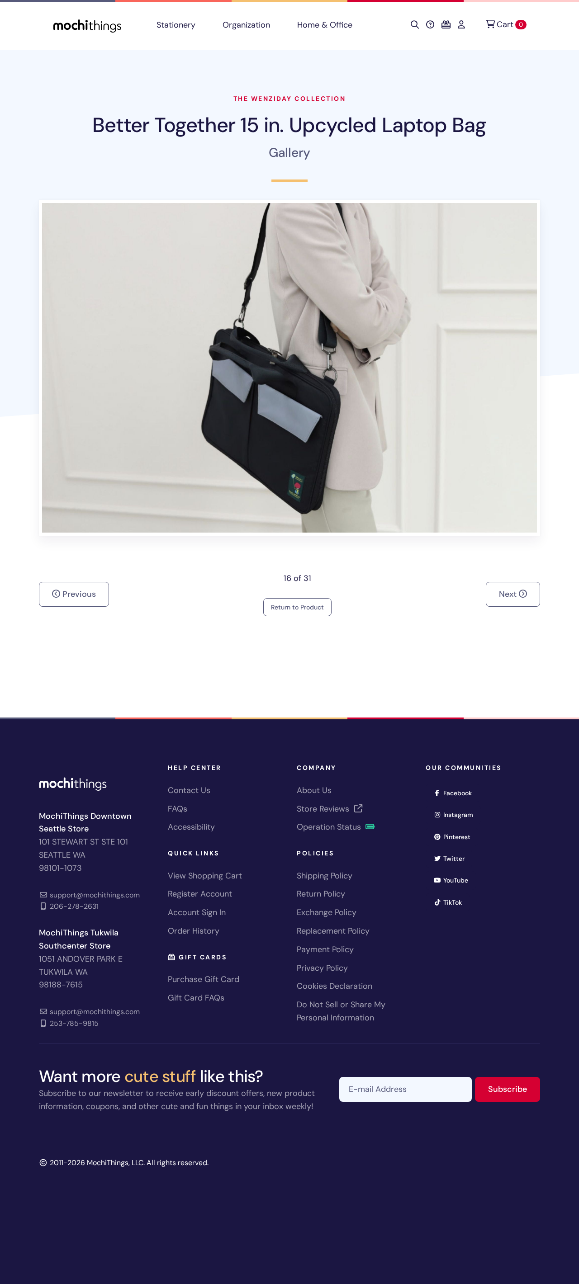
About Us (314, 790)
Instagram (461, 814)
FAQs (177, 808)
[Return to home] (87, 25)
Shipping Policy (324, 875)
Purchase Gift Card (203, 979)
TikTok (455, 902)
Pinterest (459, 836)
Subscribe (514, 1089)
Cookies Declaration (334, 986)
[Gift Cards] (446, 24)
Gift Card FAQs (196, 997)
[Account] (461, 24)
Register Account (200, 893)
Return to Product (297, 607)
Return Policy (321, 893)
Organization (246, 24)
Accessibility (191, 826)
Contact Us (189, 790)
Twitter (456, 858)
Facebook (460, 792)
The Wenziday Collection (289, 98)
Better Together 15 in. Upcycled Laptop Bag (289, 125)
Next (509, 594)
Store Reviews (324, 808)
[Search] (414, 24)
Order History (193, 930)
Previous (78, 594)
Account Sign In (197, 912)
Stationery (176, 24)
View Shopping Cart (205, 875)
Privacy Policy (322, 968)
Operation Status (330, 826)
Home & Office (324, 24)
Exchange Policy (326, 912)
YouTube (458, 880)
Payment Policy (325, 949)
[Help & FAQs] (430, 24)
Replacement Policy (333, 930)
